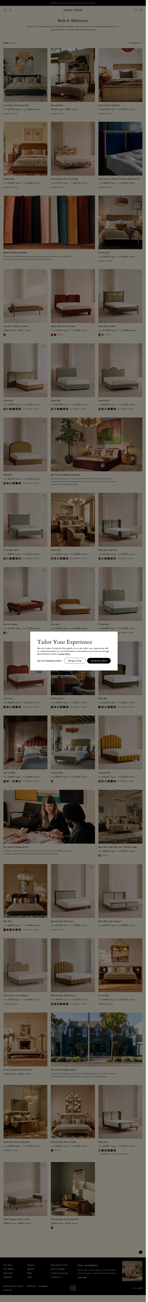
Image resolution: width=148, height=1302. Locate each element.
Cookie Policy (64, 654)
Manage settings (75, 660)
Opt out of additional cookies (49, 661)
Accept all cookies (99, 660)
